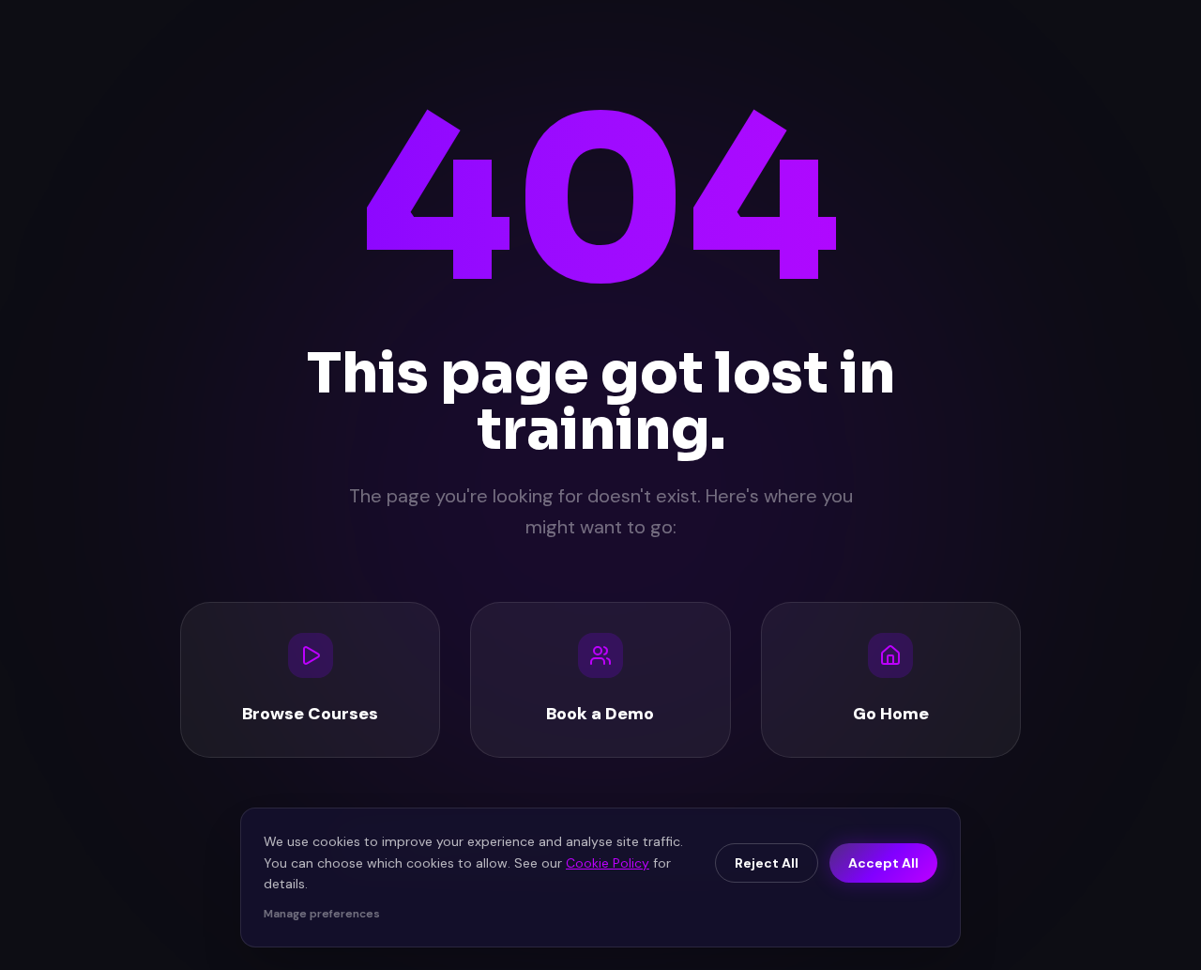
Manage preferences (322, 913)
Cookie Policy (607, 863)
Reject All (766, 863)
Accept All (883, 863)
